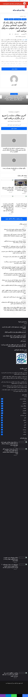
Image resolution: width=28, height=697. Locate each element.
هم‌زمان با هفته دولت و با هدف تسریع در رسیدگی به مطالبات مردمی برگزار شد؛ (21, 205)
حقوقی (24, 420)
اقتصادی (24, 410)
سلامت (24, 434)
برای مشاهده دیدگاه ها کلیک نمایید (14, 219)
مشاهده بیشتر (14, 68)
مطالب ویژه (23, 405)
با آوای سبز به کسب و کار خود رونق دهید (14, 0)
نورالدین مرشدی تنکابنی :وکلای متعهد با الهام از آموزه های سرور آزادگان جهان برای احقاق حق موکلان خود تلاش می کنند (14, 378)
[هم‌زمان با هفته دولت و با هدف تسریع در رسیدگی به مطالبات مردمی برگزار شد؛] (21, 198)
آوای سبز (23, 34)
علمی (25, 424)
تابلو (25, 417)
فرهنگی (11, 19)
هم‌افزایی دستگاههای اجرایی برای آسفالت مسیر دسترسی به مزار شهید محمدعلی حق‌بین (10, 674)
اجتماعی (21, 16)
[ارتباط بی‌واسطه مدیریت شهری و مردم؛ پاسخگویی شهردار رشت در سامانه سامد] (23, 559)
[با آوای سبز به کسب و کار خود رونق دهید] (14, 3)
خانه (25, 16)
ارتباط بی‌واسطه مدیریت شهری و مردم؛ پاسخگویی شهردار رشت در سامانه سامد (11, 559)
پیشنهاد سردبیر (17, 19)
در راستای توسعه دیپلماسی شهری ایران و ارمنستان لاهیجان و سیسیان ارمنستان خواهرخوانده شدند (9, 444)
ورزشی (24, 429)
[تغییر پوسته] (26, 11)
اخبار (25, 422)
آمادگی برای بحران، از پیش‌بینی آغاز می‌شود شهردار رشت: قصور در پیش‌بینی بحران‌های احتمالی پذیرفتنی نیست (14, 98)
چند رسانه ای (23, 415)
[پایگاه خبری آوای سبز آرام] (18, 10)
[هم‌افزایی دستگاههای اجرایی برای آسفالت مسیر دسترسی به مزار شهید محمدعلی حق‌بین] (21, 182)
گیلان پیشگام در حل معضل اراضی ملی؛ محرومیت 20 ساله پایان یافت (7, 189)
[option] (14, 97)
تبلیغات (24, 408)
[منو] (0, 11)
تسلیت (24, 431)
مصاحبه (6, 19)
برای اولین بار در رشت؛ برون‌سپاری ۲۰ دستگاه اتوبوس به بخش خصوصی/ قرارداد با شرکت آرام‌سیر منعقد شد (10, 566)
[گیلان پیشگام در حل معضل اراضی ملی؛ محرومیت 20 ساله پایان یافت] (7, 182)
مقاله (25, 427)
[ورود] (4, 11)
